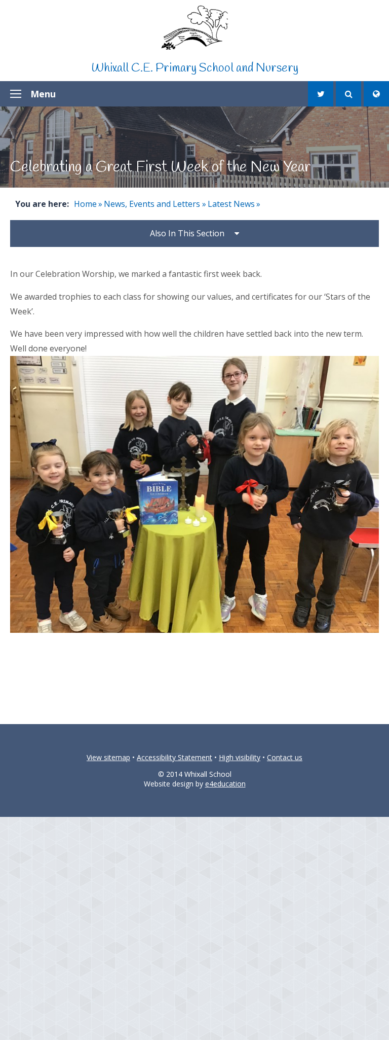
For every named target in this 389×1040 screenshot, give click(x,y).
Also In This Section (187, 233)
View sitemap (108, 757)
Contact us (284, 757)
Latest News (231, 203)
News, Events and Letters (152, 203)
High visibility (239, 757)
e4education (225, 783)
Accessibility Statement (174, 757)
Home (85, 203)
